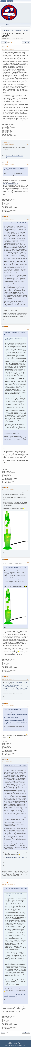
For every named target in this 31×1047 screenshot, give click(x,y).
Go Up (2, 1032)
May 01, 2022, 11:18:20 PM (8, 705)
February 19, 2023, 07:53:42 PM (9, 884)
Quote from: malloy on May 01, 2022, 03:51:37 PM (16, 567)
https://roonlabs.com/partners (10, 183)
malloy (6, 217)
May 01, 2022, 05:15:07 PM (8, 562)
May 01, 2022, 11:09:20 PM (8, 679)
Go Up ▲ (21, 1042)
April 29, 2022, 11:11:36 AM (8, 164)
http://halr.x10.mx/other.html (8, 877)
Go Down (3, 42)
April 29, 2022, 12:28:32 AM (8, 49)
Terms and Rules (14, 1042)
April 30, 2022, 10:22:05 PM (8, 329)
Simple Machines (19, 1043)
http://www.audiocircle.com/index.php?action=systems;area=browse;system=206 (12, 156)
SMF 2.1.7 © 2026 (12, 1043)
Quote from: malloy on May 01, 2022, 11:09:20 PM (16, 709)
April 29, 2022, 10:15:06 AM (8, 144)
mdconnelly (8, 142)
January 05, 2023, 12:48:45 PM (8, 761)
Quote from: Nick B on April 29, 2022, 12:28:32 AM (16, 223)
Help (9, 1042)
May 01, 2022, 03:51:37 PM (8, 489)
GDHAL (6, 759)
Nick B (6, 47)
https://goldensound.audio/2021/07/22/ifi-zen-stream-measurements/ (15, 858)
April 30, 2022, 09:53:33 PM (8, 219)
